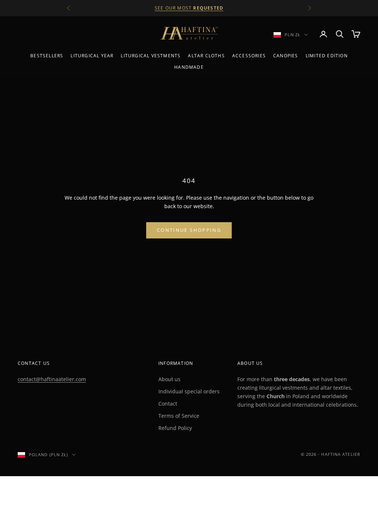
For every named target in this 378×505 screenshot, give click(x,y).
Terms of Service (178, 415)
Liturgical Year (92, 55)
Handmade (189, 67)
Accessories (249, 55)
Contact (167, 403)
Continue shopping (189, 230)
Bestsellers (46, 55)
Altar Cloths (206, 55)
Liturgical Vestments (151, 55)
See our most (189, 8)
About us (169, 379)
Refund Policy (175, 427)
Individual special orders (189, 391)
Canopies (285, 55)
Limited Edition (327, 55)
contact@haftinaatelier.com (52, 379)
